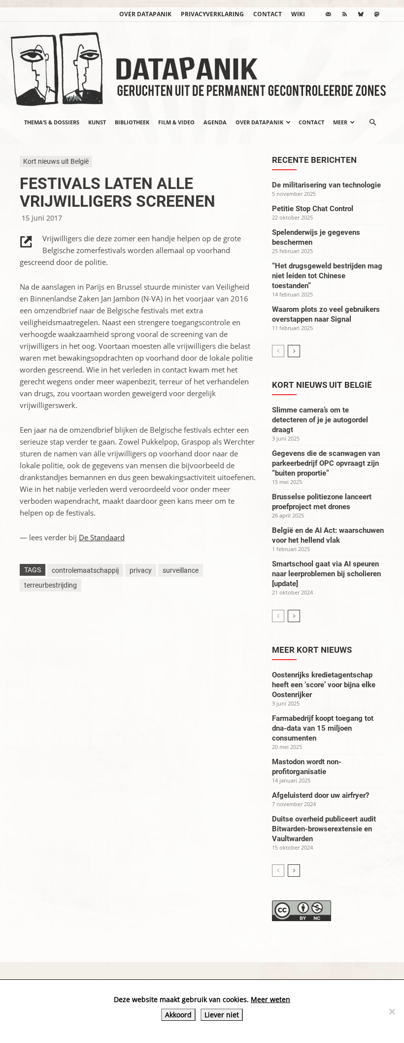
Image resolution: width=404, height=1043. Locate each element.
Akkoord (178, 1014)
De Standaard (102, 537)
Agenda (215, 122)
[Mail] (328, 14)
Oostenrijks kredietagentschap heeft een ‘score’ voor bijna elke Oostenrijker (323, 684)
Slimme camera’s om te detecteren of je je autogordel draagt (320, 420)
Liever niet (221, 1014)
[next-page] (294, 351)
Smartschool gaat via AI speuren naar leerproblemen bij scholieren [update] (326, 573)
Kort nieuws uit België (56, 161)
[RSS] (344, 14)
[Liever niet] (392, 1011)
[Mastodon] (377, 14)
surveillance (181, 570)
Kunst (97, 122)
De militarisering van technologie (326, 185)
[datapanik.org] (202, 66)
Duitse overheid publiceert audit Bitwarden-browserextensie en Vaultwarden (324, 829)
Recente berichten (314, 160)
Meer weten (270, 999)
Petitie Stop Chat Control (312, 208)
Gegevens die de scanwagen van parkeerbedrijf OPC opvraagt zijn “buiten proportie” (326, 463)
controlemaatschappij (85, 570)
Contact (267, 14)
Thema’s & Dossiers (51, 122)
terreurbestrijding (50, 585)
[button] (372, 122)
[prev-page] (278, 351)
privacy (141, 570)
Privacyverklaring (212, 14)
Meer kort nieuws (312, 650)
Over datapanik (145, 14)
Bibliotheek (132, 122)
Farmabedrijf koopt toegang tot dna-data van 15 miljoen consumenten (322, 728)
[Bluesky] (360, 14)
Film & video (176, 122)
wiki (298, 14)
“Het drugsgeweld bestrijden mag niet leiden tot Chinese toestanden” (327, 275)
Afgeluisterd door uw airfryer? (320, 795)
